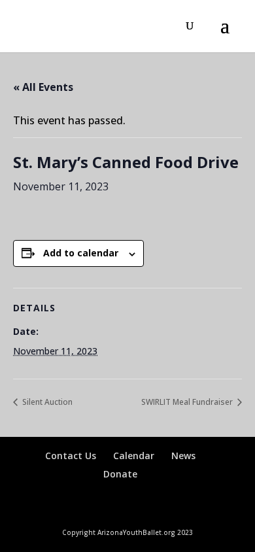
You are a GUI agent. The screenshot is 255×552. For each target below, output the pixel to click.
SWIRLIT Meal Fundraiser (188, 401)
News (183, 455)
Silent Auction (46, 401)
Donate (120, 474)
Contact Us (70, 455)
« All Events (43, 87)
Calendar (133, 455)
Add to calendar (80, 253)
